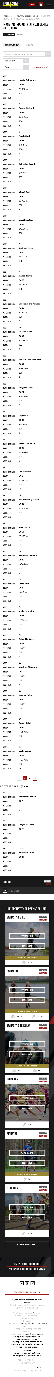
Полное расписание (27, 1244)
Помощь (37, 1313)
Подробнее (27, 946)
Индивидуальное (12, 45)
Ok (45, 1292)
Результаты (9, 34)
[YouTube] (27, 1283)
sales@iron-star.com (34, 1334)
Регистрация (27, 936)
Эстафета (29, 45)
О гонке (20, 34)
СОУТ (40, 1367)
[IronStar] (10, 5)
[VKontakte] (22, 1283)
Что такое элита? (40, 67)
